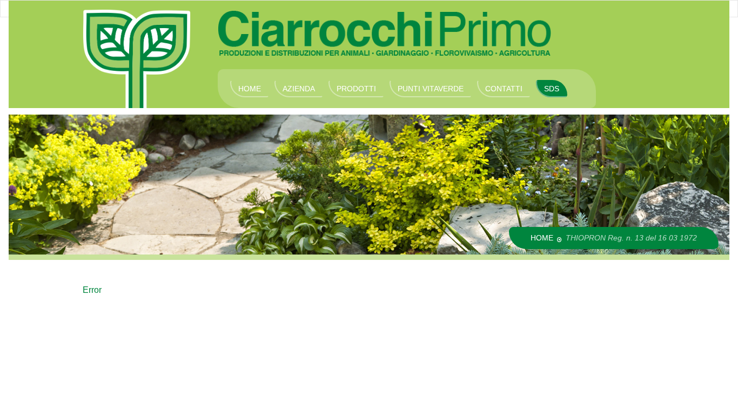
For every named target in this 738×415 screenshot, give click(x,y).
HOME (249, 88)
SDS (551, 88)
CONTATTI (503, 88)
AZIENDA (299, 88)
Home (542, 237)
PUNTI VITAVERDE (431, 88)
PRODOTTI (356, 88)
